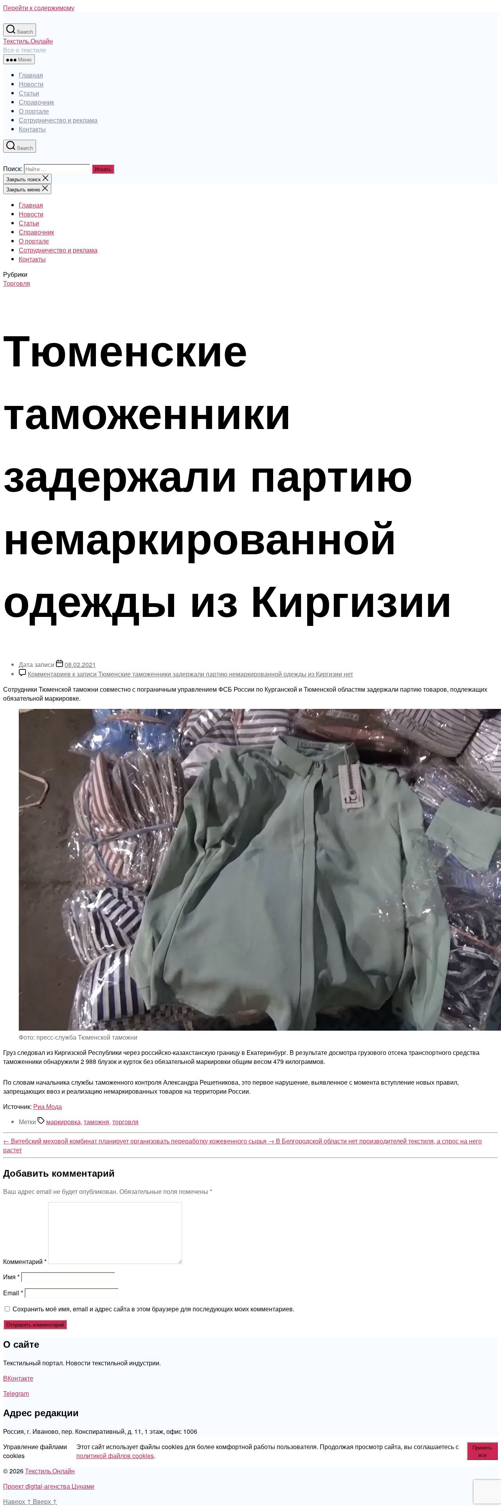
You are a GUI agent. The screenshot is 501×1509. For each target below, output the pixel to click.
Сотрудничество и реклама (58, 119)
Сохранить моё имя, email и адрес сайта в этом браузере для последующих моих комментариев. (153, 1308)
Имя (11, 1276)
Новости (31, 83)
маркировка (63, 1121)
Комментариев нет (190, 673)
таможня (96, 1121)
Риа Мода (47, 1106)
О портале (34, 110)
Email (13, 1292)
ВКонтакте (18, 1378)
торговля (125, 1121)
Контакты (32, 128)
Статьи (29, 92)
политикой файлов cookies (115, 1455)
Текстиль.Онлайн (28, 40)
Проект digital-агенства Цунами (48, 1486)
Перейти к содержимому (38, 7)
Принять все (482, 1451)
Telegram (16, 1393)
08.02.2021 (80, 664)
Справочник (36, 101)
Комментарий (25, 1261)
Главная (31, 74)
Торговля (16, 283)
